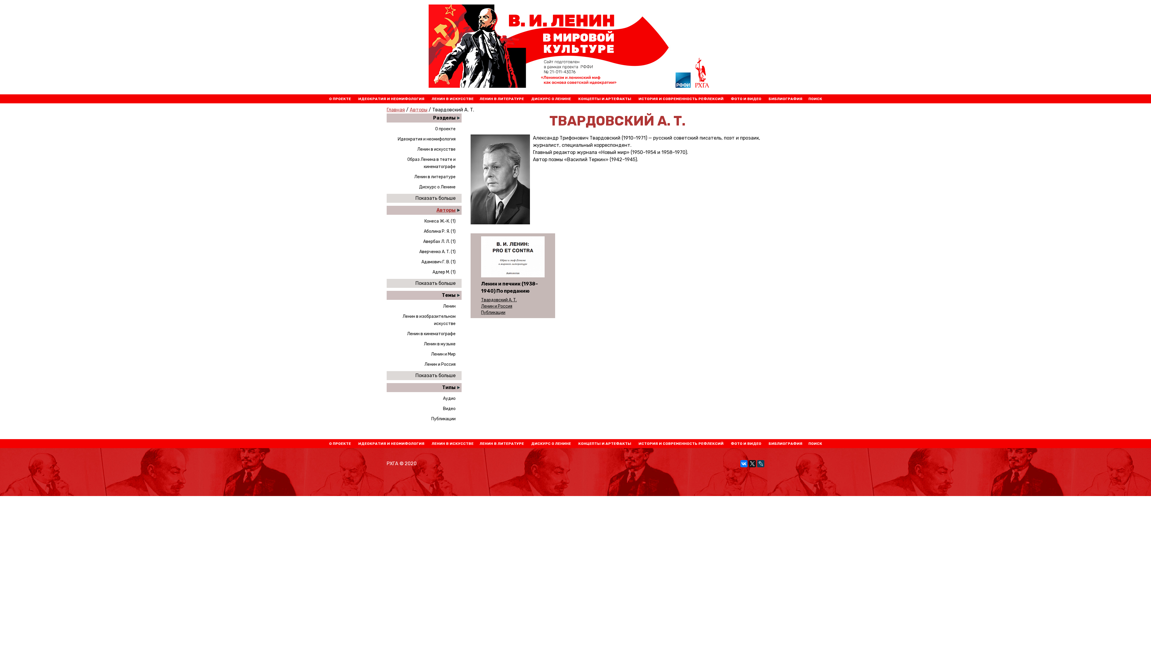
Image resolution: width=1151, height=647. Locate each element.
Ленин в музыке (440, 344)
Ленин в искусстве (453, 99)
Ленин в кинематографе (431, 333)
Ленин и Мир (443, 354)
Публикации (443, 418)
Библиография (785, 99)
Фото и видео (746, 99)
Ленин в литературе (502, 99)
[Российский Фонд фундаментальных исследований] (683, 81)
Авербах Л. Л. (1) (439, 241)
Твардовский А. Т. (499, 300)
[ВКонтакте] (744, 463)
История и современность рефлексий (681, 99)
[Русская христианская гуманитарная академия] (702, 74)
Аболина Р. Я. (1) (440, 231)
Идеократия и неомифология (391, 99)
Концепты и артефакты (604, 99)
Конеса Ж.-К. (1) (440, 221)
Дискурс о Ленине (551, 99)
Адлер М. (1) (444, 272)
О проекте (340, 99)
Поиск (815, 99)
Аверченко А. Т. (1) (437, 251)
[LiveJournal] (760, 463)
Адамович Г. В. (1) (438, 261)
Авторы (418, 110)
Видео (449, 408)
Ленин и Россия (440, 364)
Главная (396, 110)
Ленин (449, 306)
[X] (752, 463)
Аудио (449, 398)
